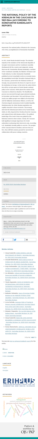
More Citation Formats (12, 232)
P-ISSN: (8, 356)
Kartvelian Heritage (12, 2)
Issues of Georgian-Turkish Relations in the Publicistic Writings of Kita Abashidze (19, 295)
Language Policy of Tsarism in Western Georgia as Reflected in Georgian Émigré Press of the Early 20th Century (20, 304)
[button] (7, 239)
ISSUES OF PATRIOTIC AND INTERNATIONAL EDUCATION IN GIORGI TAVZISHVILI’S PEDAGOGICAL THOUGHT (19, 284)
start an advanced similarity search (20, 341)
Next (33, 337)
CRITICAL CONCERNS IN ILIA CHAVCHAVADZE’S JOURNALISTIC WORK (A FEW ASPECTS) (20, 329)
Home (4, 8)
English (5, 368)
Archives (10, 8)
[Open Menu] (2, 2)
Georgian (5, 370)
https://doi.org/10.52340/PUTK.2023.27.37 (17, 43)
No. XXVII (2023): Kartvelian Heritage (13, 10)
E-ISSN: (8, 353)
